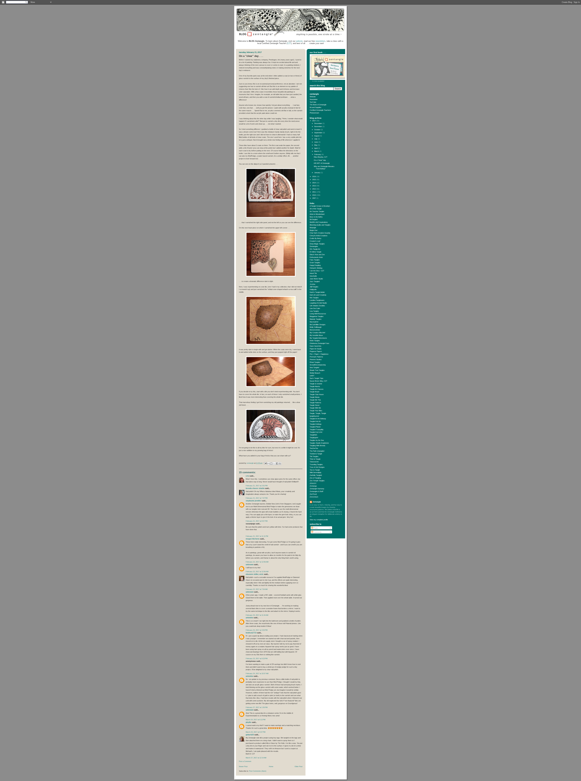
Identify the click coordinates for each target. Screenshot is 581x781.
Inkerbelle (313, 276)
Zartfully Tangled (316, 475)
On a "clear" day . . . (321, 160)
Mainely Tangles (316, 319)
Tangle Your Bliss (316, 411)
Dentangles (314, 246)
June (316, 142)
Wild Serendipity (315, 472)
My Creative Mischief (317, 332)
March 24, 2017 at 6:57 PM (255, 732)
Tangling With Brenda (317, 445)
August (317, 136)
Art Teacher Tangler (317, 211)
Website (313, 97)
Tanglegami (314, 437)
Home (271, 766)
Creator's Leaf (315, 241)
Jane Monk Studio (316, 279)
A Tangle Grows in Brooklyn (320, 206)
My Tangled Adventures (318, 338)
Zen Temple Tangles (317, 481)
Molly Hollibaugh (316, 327)
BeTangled (313, 219)
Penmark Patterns (316, 357)
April (316, 148)
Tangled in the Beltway (318, 419)
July (316, 139)
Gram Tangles (315, 262)
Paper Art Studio (316, 349)
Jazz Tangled (315, 281)
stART (312, 376)
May (316, 145)
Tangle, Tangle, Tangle (318, 413)
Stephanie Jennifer (253, 501)
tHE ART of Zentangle (322, 163)
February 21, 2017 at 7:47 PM (257, 498)
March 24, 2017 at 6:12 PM (255, 720)
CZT (289, 43)
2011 (314, 192)
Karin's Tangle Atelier (317, 292)
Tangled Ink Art (315, 421)
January (317, 172)
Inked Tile (313, 273)
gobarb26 (250, 735)
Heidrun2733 (251, 633)
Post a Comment (245, 761)
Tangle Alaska (315, 386)
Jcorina (312, 284)
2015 (314, 179)
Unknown (249, 565)
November (318, 126)
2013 (314, 186)
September (318, 133)
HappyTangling (315, 265)
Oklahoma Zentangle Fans (319, 343)
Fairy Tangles (315, 260)
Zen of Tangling (315, 478)
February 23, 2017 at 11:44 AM (257, 615)
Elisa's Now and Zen (317, 254)
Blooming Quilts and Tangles (320, 225)
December (318, 123)
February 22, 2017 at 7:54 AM (257, 589)
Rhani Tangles (315, 362)
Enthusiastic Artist (316, 257)
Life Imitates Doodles (317, 306)
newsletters (320, 41)
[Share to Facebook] (277, 463)
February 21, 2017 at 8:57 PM (257, 521)
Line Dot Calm (315, 308)
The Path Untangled (317, 451)
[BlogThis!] (271, 463)
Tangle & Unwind (316, 384)
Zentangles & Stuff (316, 491)
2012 (314, 189)
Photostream (314, 113)
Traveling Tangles (316, 464)
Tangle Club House (317, 394)
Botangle (313, 228)
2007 (314, 198)
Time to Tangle (315, 459)
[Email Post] (265, 463)
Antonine (249, 618)
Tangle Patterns (315, 403)
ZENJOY (313, 483)
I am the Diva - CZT (317, 271)
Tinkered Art (314, 462)
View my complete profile (319, 520)
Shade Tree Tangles (317, 370)
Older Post (298, 766)
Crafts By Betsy (315, 238)
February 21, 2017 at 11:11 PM (257, 536)
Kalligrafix (313, 289)
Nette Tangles (315, 340)
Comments (317, 532)
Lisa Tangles (314, 311)
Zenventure (314, 497)
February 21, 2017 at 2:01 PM (257, 486)
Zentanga (313, 486)
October (317, 130)
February (318, 154)
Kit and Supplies (315, 107)
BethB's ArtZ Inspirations (319, 222)
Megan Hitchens (252, 539)
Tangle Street (314, 405)
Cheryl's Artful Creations (318, 236)
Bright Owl (313, 230)
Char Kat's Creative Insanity (320, 233)
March (316, 151)
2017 (314, 121)
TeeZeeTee (314, 448)
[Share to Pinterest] (279, 463)
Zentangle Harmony (317, 489)
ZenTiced (313, 494)
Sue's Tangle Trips (316, 378)
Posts (315, 528)
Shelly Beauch (315, 373)
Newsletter (314, 99)
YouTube (313, 102)
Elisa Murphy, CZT (320, 157)
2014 (314, 183)
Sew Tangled (314, 367)
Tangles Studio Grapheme (319, 443)
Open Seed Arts (315, 346)
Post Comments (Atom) (257, 771)
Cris (247, 476)
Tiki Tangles (314, 456)
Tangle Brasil (314, 392)
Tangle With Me (315, 408)
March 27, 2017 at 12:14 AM (256, 758)
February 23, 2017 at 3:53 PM (257, 630)
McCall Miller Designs (317, 324)
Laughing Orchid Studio (318, 303)
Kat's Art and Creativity (318, 295)
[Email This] (268, 463)
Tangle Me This (315, 400)
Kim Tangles (314, 298)
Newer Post (243, 766)
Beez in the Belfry (316, 217)
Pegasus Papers (316, 351)
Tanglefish (313, 435)
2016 (314, 176)
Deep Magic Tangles (317, 244)
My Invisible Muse (316, 335)
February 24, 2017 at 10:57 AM (257, 673)
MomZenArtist (315, 330)
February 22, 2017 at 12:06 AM (257, 562)
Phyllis (248, 722)
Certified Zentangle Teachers (320, 110)
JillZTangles (314, 287)
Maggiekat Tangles (316, 316)
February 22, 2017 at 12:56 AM (257, 571)
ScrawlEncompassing (318, 365)
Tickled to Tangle (316, 454)
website (299, 41)
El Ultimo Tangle (315, 252)
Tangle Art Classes (316, 389)
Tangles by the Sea (317, 440)
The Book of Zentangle (318, 105)
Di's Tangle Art (315, 249)
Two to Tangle (315, 470)
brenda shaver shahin (255, 488)
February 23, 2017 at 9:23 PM (257, 658)
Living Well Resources (318, 314)
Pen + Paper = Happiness (319, 354)
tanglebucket (314, 416)
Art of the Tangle (316, 209)
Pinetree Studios (316, 359)
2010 (314, 195)
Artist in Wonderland (317, 214)
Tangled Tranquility (316, 429)
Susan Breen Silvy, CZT (318, 381)
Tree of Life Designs (317, 467)
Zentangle (317, 502)
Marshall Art (314, 322)
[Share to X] (274, 463)
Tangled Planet (315, 427)
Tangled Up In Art (316, 432)
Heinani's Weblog (316, 268)
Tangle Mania (314, 397)
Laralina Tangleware (317, 300)
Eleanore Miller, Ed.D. (254, 574)
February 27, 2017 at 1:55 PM (257, 707)
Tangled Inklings (316, 424)
